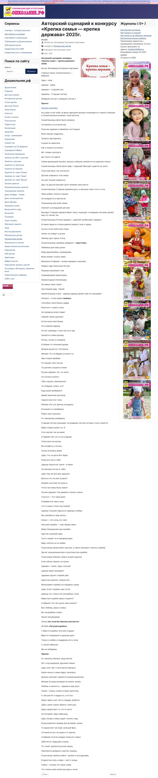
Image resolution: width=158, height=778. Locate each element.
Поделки (9, 91)
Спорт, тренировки (13, 135)
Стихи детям (11, 102)
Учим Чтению (11, 220)
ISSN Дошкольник (13, 45)
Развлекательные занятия (16, 187)
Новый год (9, 143)
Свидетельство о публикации (18, 52)
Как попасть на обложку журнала (136, 35)
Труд (7, 228)
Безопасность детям (14, 242)
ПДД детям (10, 250)
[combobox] (15, 71)
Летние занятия (12, 183)
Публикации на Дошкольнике (18, 41)
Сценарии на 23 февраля (16, 146)
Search (8, 67)
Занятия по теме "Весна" (16, 180)
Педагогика (10, 124)
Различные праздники (15, 154)
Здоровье (9, 132)
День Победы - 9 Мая (14, 194)
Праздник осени (12, 205)
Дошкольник (10, 87)
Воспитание (10, 128)
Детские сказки (12, 95)
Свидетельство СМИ (14, 49)
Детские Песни (12, 106)
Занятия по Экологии (14, 165)
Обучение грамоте (13, 224)
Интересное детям (13, 98)
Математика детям (13, 235)
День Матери (11, 202)
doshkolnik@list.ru (136, 49)
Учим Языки (10, 109)
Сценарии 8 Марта (13, 150)
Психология (10, 121)
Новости (9, 113)
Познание (9, 217)
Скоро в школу (12, 117)
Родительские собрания (16, 275)
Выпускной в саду (13, 209)
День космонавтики (14, 198)
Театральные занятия (14, 191)
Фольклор (9, 213)
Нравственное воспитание (17, 246)
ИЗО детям (10, 254)
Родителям (10, 139)
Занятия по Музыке (13, 169)
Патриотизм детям (13, 239)
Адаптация (9, 257)
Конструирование (13, 231)
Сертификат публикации (16, 38)
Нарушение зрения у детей (17, 265)
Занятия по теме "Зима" (16, 176)
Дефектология (11, 261)
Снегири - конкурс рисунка (17, 30)
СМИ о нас (9, 278)
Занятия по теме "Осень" (16, 172)
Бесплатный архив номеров (133, 38)
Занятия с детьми (13, 161)
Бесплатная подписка (130, 30)
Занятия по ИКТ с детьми (16, 157)
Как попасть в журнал (15, 34)
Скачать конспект (49, 108)
